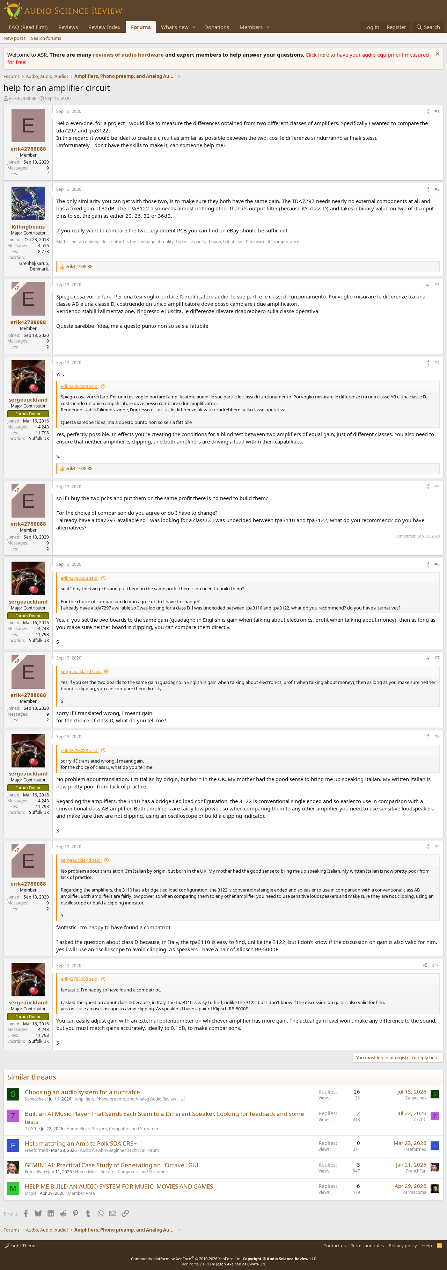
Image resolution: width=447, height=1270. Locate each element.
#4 (437, 363)
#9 (437, 847)
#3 (437, 285)
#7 (437, 658)
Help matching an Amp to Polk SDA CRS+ (81, 1143)
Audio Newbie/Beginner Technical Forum (119, 1150)
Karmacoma (414, 1192)
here (324, 54)
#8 (437, 736)
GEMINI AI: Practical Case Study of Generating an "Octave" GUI (112, 1165)
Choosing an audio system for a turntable (82, 1092)
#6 (437, 564)
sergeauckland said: (81, 671)
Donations (216, 26)
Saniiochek (35, 1099)
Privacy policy (403, 1245)
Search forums (46, 38)
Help (427, 1245)
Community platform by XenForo (186, 1258)
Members (251, 26)
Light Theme (23, 1245)
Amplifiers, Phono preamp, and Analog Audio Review (125, 1099)
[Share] (427, 112)
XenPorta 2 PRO (196, 1264)
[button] (194, 27)
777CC (31, 1129)
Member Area (81, 1193)
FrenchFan (35, 1172)
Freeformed (36, 1150)
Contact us (334, 1245)
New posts (14, 38)
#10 (436, 965)
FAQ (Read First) (28, 26)
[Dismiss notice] (437, 54)
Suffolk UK (39, 438)
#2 (437, 189)
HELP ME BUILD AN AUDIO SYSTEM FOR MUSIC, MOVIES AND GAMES (119, 1186)
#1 (437, 111)
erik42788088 (22, 98)
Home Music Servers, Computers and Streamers (113, 1129)
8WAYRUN (256, 1264)
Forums (141, 26)
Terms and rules (367, 1245)
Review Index (104, 26)
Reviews (68, 26)
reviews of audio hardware (129, 54)
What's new (175, 26)
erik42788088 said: (79, 386)
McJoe (31, 1193)
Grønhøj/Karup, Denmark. (34, 266)
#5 (437, 487)
